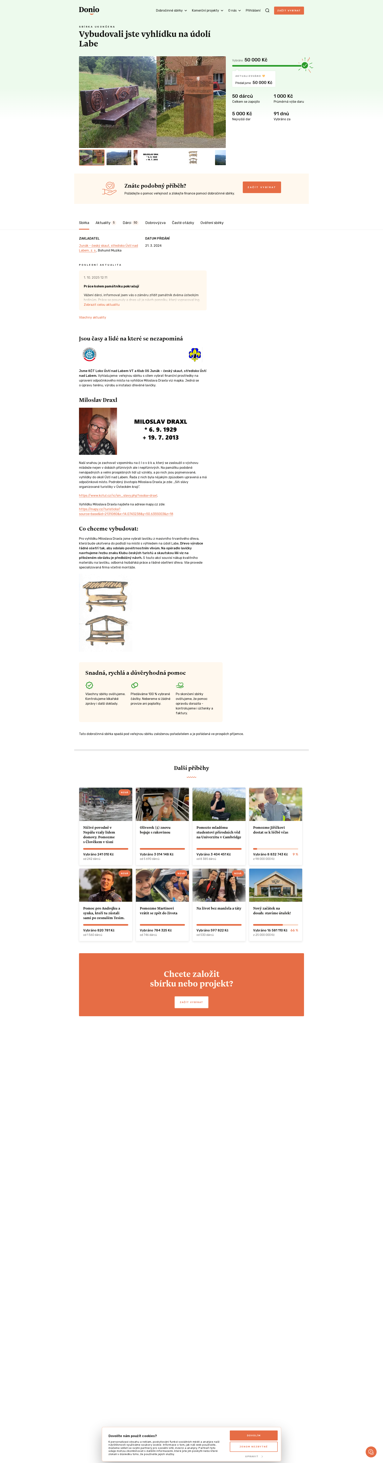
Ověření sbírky (212, 223)
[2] (119, 158)
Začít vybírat (289, 10)
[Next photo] (221, 102)
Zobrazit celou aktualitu (102, 305)
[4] (173, 158)
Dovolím (254, 1435)
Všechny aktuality (92, 317)
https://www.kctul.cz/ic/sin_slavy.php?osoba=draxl (118, 495)
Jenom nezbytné (254, 1446)
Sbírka (84, 223)
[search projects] (267, 11)
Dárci (130, 223)
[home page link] (89, 10)
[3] (146, 158)
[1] (92, 158)
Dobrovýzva (155, 223)
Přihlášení (253, 10)
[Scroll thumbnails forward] (221, 157)
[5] (200, 158)
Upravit (252, 1456)
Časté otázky (183, 223)
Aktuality (105, 223)
